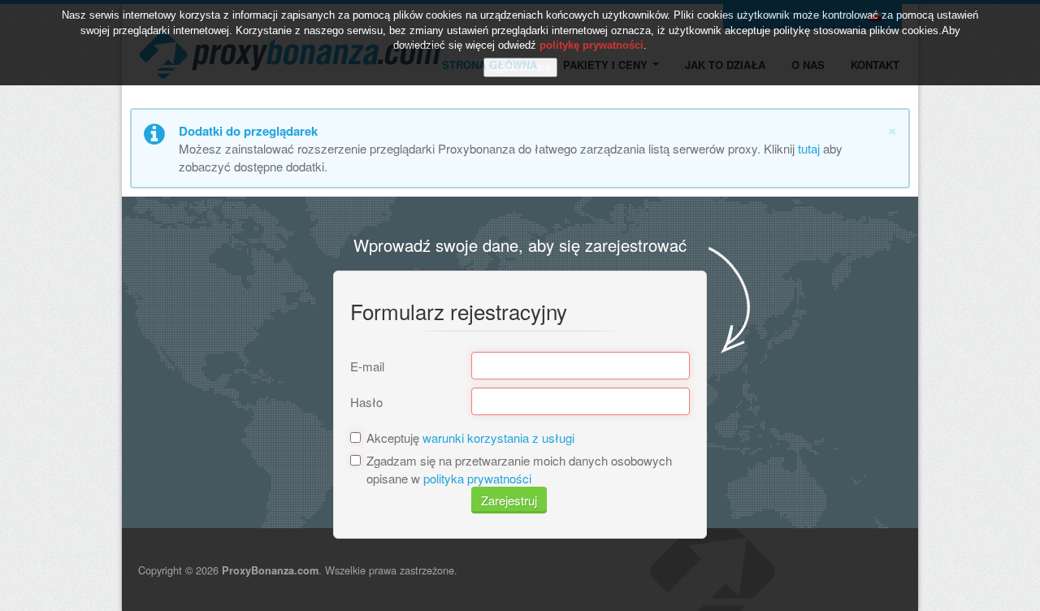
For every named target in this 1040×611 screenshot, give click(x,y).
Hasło (366, 401)
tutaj (809, 148)
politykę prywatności (592, 45)
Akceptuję (470, 437)
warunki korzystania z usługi (498, 437)
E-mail (367, 366)
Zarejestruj (509, 500)
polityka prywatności (477, 478)
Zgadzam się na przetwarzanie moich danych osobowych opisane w (519, 469)
